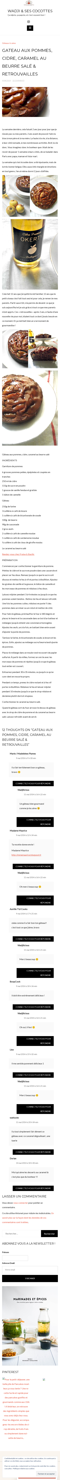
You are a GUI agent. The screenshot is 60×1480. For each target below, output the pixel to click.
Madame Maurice (18, 830)
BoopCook (15, 981)
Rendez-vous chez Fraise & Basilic (18, 554)
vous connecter (20, 1202)
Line (12, 1049)
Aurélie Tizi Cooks (18, 909)
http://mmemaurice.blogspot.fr (26, 855)
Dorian (13, 1158)
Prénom (5, 1252)
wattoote (14, 1117)
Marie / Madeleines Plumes (23, 753)
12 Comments (18, 80)
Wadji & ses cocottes (30, 11)
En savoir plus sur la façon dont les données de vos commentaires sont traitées (28, 1217)
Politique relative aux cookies (24, 1468)
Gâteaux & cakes (9, 43)
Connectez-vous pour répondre (33, 783)
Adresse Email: (8, 1263)
